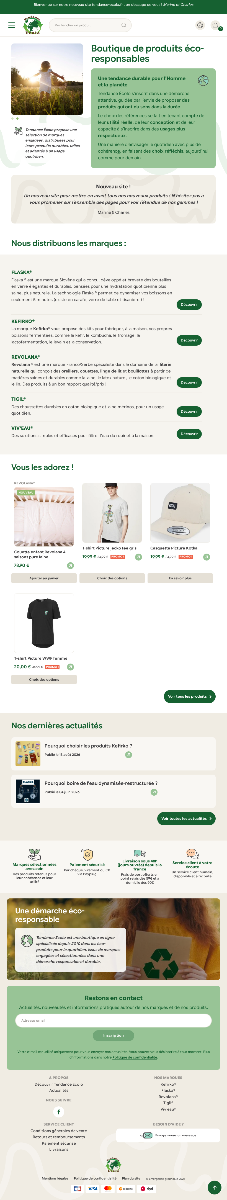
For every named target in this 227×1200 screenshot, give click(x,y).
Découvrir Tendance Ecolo (59, 1084)
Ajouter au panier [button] (43, 578)
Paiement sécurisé (59, 1143)
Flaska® (168, 1090)
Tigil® (168, 1103)
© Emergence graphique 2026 (165, 1179)
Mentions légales (55, 1178)
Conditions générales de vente (58, 1131)
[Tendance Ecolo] (32, 25)
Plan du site (131, 1178)
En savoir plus (180, 578)
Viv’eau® (168, 1109)
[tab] (12, 118)
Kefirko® (168, 1084)
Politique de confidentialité (134, 1057)
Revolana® (168, 1096)
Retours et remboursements (59, 1137)
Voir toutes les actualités (184, 818)
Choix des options (112, 578)
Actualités (58, 1090)
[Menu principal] (12, 25)
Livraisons (58, 1149)
